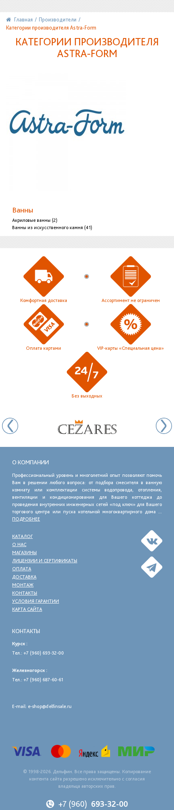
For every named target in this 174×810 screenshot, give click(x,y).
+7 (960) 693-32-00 (43, 653)
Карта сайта (27, 609)
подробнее (26, 519)
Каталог (22, 536)
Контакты (24, 593)
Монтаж (23, 585)
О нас (19, 544)
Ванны (22, 210)
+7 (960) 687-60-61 (43, 679)
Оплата (21, 569)
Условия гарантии (35, 601)
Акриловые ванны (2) (34, 220)
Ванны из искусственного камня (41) (52, 227)
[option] (87, 427)
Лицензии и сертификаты (44, 560)
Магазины (24, 552)
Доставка (24, 577)
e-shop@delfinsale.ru (50, 706)
